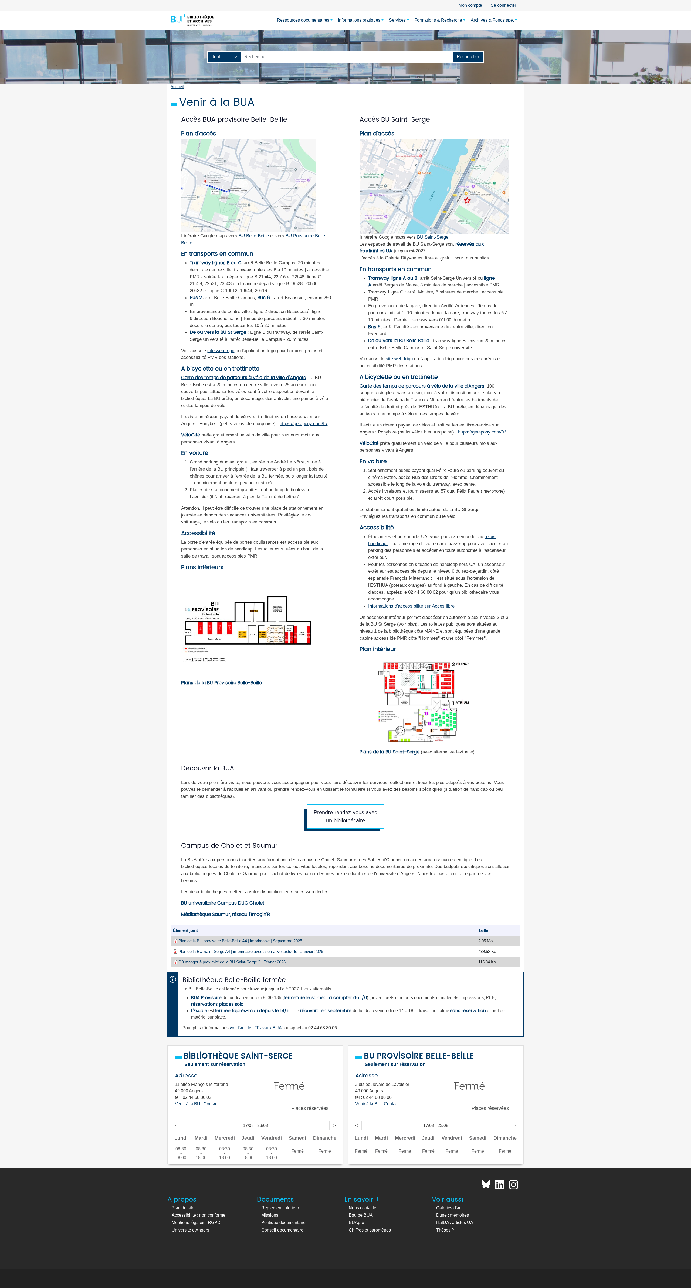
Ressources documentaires (303, 20)
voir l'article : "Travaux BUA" (256, 1028)
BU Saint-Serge (432, 237)
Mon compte (470, 5)
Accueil (177, 87)
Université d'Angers (190, 1230)
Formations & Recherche (438, 20)
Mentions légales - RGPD (196, 1222)
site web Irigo (220, 350)
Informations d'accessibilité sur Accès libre (411, 606)
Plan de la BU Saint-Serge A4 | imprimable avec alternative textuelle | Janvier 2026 (250, 951)
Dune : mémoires (452, 1215)
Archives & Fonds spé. (492, 20)
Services (397, 20)
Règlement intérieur (280, 1208)
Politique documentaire (283, 1222)
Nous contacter (363, 1208)
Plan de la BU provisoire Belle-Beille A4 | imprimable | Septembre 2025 (240, 941)
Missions (269, 1215)
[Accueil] (192, 20)
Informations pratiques (359, 20)
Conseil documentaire (282, 1230)
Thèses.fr (445, 1230)
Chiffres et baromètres (370, 1230)
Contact (211, 1104)
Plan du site (183, 1208)
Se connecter (503, 5)
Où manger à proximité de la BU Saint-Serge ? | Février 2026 (232, 962)
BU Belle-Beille (253, 235)
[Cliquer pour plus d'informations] (289, 1098)
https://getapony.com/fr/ (303, 423)
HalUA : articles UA (454, 1222)
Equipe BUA (361, 1215)
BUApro (356, 1222)
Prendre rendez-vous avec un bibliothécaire (345, 816)
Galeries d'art (449, 1208)
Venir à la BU (187, 1104)
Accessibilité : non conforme (198, 1215)
